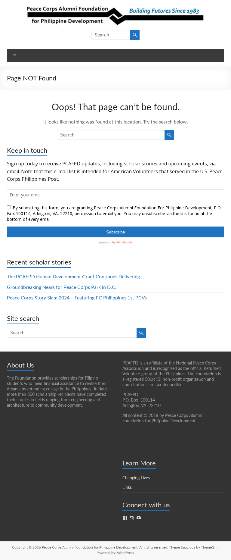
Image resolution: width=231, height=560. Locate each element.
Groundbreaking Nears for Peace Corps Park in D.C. (61, 287)
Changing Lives (136, 478)
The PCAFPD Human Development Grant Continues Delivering (73, 276)
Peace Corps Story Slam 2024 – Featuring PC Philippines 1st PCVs (77, 298)
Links (127, 488)
